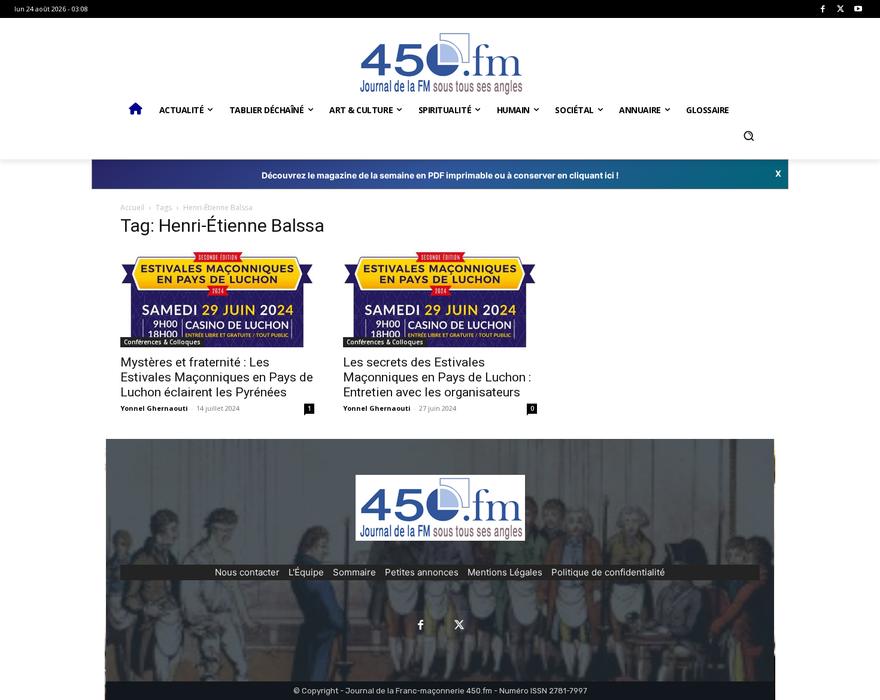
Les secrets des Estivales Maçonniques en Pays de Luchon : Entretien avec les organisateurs (437, 377)
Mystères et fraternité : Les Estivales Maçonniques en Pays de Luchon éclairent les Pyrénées (216, 377)
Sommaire (354, 572)
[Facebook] (822, 9)
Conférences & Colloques (162, 342)
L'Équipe (306, 572)
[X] (840, 9)
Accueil (132, 207)
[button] (748, 136)
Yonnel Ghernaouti (154, 408)
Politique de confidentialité (608, 572)
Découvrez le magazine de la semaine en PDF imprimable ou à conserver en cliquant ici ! (440, 175)
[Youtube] (858, 9)
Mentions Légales (505, 572)
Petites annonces (422, 572)
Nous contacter (247, 572)
